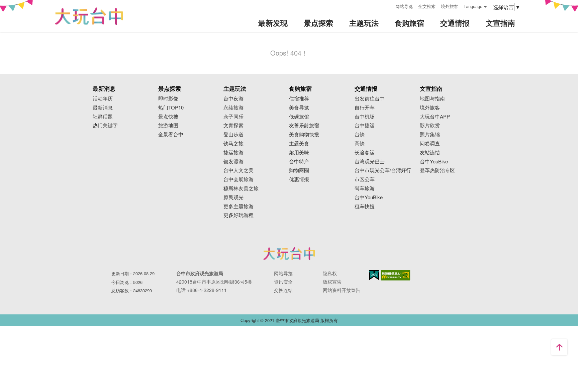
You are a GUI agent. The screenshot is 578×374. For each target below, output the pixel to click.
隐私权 (330, 273)
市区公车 (365, 179)
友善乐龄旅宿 (304, 125)
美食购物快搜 (304, 134)
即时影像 (168, 98)
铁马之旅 (233, 143)
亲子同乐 (233, 117)
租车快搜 (365, 206)
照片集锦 (430, 134)
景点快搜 (168, 117)
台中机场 (365, 117)
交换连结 (283, 290)
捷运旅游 (233, 152)
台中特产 (299, 161)
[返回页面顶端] (559, 347)
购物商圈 (299, 170)
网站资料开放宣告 (341, 290)
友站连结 (430, 152)
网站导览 (404, 6)
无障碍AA (395, 275)
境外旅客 (449, 6)
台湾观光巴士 (370, 161)
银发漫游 (233, 161)
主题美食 (299, 143)
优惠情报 (299, 179)
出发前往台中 (370, 98)
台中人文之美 (238, 170)
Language (473, 6)
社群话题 (103, 117)
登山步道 (233, 134)
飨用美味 (299, 152)
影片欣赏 (430, 125)
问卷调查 (430, 143)
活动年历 (103, 98)
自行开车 (365, 107)
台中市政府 (289, 253)
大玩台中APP (435, 117)
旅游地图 (168, 125)
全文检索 (427, 6)
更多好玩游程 (238, 215)
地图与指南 (432, 98)
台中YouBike (369, 197)
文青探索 (233, 125)
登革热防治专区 (437, 170)
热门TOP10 (171, 107)
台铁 (360, 134)
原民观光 (233, 197)
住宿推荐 (299, 98)
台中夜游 (233, 98)
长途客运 (365, 152)
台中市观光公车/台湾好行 (383, 170)
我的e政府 (374, 275)
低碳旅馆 (299, 117)
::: (388, 5)
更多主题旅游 (238, 206)
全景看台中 (170, 134)
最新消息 (103, 107)
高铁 (360, 143)
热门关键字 (105, 125)
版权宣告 (332, 281)
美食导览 (299, 107)
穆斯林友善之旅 (241, 188)
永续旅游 (233, 107)
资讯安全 (283, 281)
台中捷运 (365, 125)
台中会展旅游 (238, 179)
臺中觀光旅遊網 (89, 16)
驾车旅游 (365, 188)
